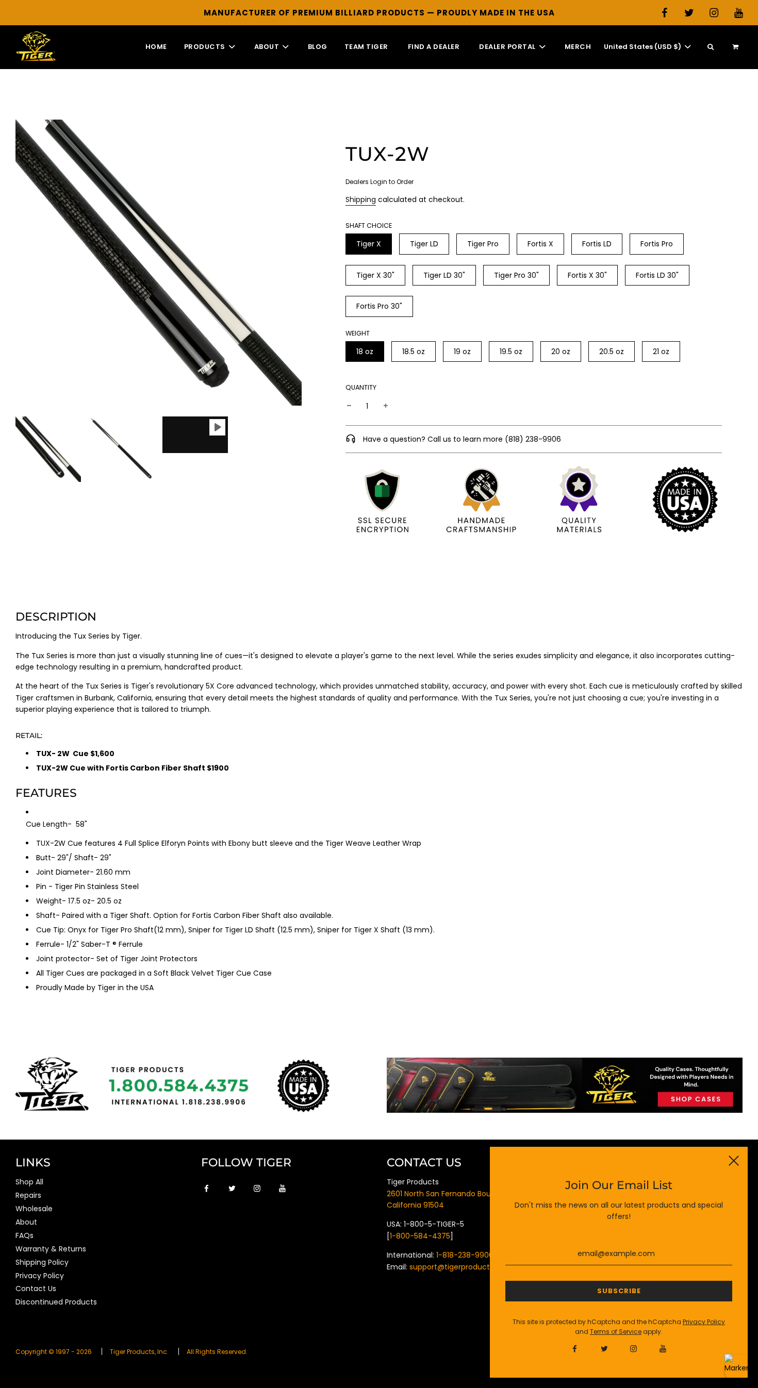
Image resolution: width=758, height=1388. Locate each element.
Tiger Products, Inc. (139, 1351)
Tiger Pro (483, 244)
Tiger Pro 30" (516, 275)
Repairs (28, 1195)
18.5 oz (413, 351)
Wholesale (34, 1208)
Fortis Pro (656, 244)
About (26, 1222)
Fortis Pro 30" (379, 306)
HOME (156, 47)
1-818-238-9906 (464, 1255)
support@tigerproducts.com (460, 1267)
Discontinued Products (56, 1302)
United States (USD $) (643, 47)
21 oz (661, 351)
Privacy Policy (39, 1275)
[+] (385, 406)
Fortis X (540, 244)
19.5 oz (511, 351)
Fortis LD (597, 244)
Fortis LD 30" (657, 275)
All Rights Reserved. (217, 1351)
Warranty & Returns (50, 1249)
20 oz (560, 351)
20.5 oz (611, 351)
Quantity (360, 387)
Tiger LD (424, 244)
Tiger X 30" (375, 275)
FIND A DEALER (434, 47)
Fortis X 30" (587, 275)
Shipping (360, 199)
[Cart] (736, 47)
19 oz (462, 351)
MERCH (578, 47)
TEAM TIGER (366, 47)
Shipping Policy (42, 1262)
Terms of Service (615, 1331)
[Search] (710, 47)
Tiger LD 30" (444, 275)
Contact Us (35, 1288)
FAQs (24, 1235)
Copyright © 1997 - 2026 (53, 1351)
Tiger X (368, 244)
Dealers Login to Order (379, 181)
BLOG (317, 47)
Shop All (29, 1182)
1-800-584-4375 (420, 1236)
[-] (349, 406)
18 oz (364, 351)
